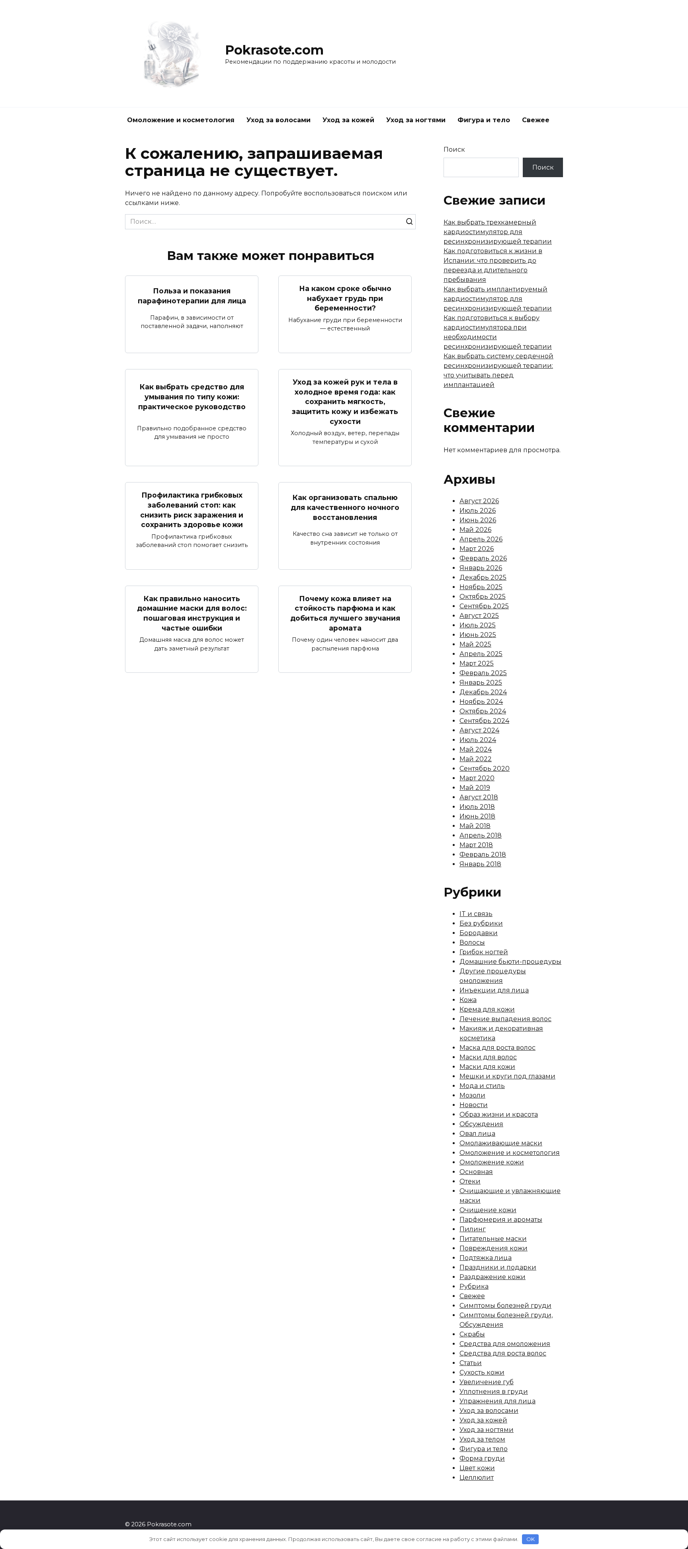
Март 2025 (476, 663)
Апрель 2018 (480, 835)
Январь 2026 (480, 568)
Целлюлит (476, 1477)
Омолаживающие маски (500, 1143)
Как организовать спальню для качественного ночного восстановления (345, 507)
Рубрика (474, 1286)
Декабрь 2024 (483, 692)
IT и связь (476, 914)
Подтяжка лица (485, 1258)
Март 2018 (476, 845)
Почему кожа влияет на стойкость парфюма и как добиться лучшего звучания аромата (345, 613)
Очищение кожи (487, 1210)
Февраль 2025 (483, 673)
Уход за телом (482, 1439)
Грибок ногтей (483, 952)
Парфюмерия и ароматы (500, 1219)
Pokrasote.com (274, 50)
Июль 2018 (477, 807)
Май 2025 (475, 644)
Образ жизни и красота (498, 1114)
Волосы (472, 942)
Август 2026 (479, 501)
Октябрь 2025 (482, 596)
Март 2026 (476, 549)
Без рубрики (481, 923)
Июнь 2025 (477, 635)
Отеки (470, 1181)
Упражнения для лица (497, 1401)
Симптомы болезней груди (505, 1305)
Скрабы (472, 1334)
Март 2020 (476, 778)
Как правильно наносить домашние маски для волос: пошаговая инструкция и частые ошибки (192, 613)
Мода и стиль (482, 1086)
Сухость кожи (481, 1372)
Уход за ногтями (416, 120)
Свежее (535, 120)
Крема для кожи (487, 1009)
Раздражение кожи (492, 1277)
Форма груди (482, 1458)
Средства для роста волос (502, 1353)
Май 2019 (474, 787)
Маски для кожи (487, 1066)
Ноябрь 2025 (480, 587)
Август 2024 (479, 730)
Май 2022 (475, 759)
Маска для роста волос (497, 1047)
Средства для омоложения (504, 1344)
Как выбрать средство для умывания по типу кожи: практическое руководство (192, 396)
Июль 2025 (477, 625)
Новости (473, 1105)
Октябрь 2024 (482, 711)
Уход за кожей (348, 120)
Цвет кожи (477, 1468)
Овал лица (477, 1133)
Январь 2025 (480, 682)
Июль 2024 (477, 740)
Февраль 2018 (482, 854)
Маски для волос (488, 1057)
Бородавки (478, 933)
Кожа (468, 1000)
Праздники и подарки (497, 1267)
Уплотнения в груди (493, 1391)
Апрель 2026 (480, 539)
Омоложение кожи (491, 1162)
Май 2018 (475, 826)
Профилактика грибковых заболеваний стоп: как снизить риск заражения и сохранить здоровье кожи (191, 510)
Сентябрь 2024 (484, 721)
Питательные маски (493, 1238)
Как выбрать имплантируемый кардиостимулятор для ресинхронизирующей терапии (498, 298)
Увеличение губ (486, 1382)
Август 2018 (478, 797)
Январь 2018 (480, 864)
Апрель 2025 (480, 654)
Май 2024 (475, 749)
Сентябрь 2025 (484, 606)
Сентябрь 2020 (484, 768)
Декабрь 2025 (482, 577)
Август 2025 (479, 615)
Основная (476, 1172)
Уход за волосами (278, 120)
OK (530, 1539)
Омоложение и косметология (181, 120)
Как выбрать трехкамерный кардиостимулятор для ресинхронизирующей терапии (498, 232)
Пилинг (472, 1229)
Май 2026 (475, 529)
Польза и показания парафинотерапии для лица (192, 296)
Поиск (454, 149)
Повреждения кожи (493, 1248)
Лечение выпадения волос (505, 1019)
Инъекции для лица (494, 990)
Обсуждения (481, 1124)
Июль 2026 (477, 510)
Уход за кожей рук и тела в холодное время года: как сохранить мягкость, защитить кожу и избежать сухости (345, 402)
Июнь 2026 (477, 520)
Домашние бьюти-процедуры (510, 961)
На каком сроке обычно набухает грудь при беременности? (345, 298)
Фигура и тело (483, 120)
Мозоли (472, 1095)
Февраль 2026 (483, 558)
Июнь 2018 (477, 816)
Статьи (470, 1363)
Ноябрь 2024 (481, 701)
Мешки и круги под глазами (507, 1076)
